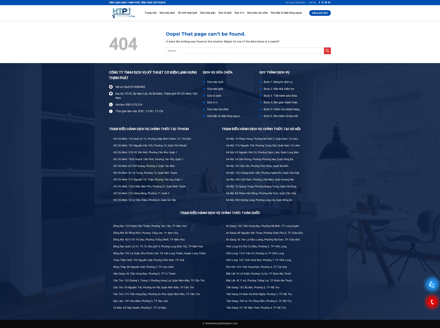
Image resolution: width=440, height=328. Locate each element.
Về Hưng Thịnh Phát (295, 2)
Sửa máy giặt (207, 12)
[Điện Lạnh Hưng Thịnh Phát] (124, 13)
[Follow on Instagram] (323, 2)
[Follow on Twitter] (326, 2)
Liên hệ (312, 2)
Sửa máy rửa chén (257, 12)
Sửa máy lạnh (167, 12)
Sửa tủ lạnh (225, 12)
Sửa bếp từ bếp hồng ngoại (286, 12)
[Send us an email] (329, 2)
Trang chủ (150, 12)
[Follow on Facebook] (319, 2)
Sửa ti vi (239, 12)
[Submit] (327, 50)
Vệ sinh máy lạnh (187, 12)
